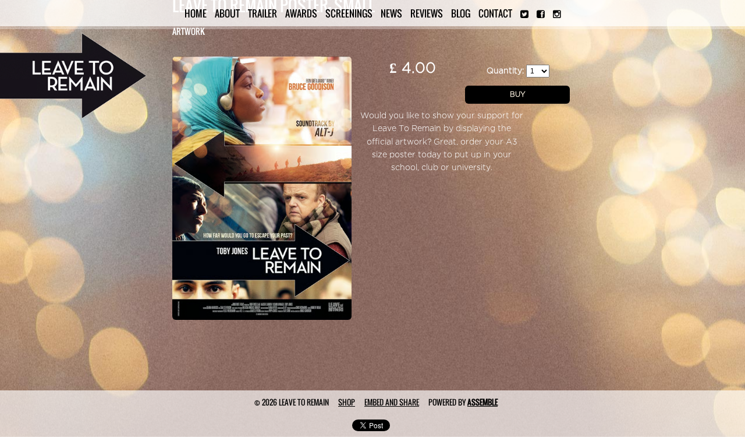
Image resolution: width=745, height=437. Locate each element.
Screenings (348, 13)
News (391, 13)
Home (196, 13)
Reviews (426, 13)
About (227, 13)
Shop (346, 402)
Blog (460, 13)
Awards (301, 13)
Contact (495, 13)
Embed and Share (391, 402)
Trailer (262, 13)
